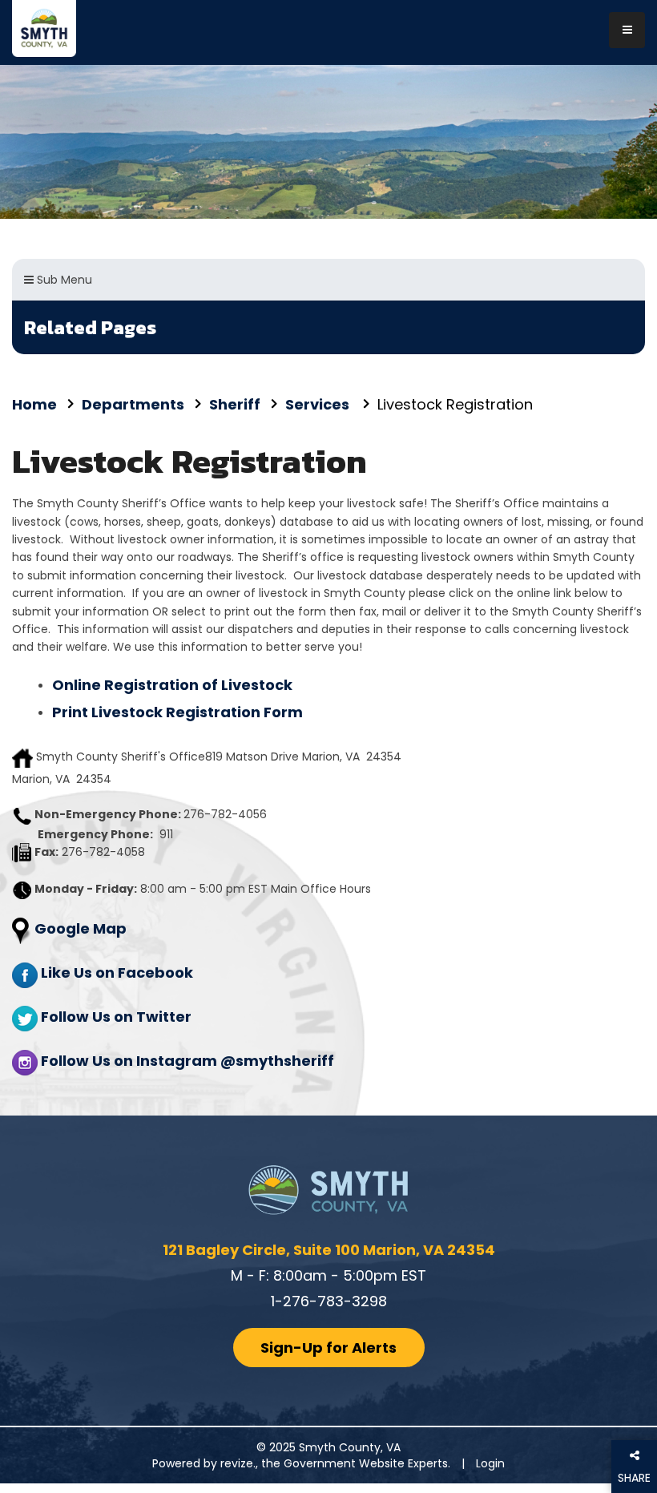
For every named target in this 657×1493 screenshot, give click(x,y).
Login (490, 1463)
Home (34, 404)
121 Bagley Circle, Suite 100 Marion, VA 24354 (329, 1250)
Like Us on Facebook (117, 972)
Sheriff (234, 404)
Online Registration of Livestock (172, 685)
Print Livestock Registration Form (177, 712)
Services (319, 404)
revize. (238, 1463)
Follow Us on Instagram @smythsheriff (187, 1061)
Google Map (80, 928)
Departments (133, 404)
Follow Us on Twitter (116, 1017)
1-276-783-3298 (329, 1301)
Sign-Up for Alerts (328, 1348)
